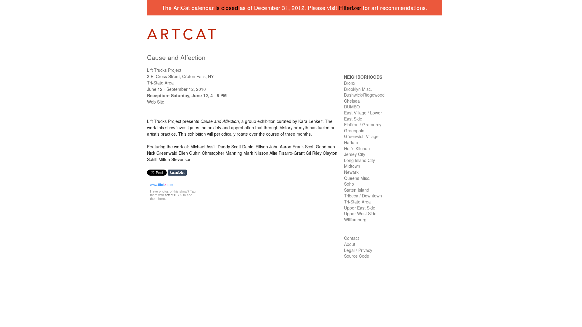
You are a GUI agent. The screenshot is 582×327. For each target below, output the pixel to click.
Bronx (349, 83)
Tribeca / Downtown (363, 196)
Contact (351, 238)
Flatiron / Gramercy (362, 124)
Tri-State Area (357, 202)
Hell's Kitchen (357, 148)
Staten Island (356, 190)
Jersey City (354, 154)
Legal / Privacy (358, 250)
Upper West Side (360, 213)
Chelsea (352, 101)
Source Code (356, 256)
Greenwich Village (361, 136)
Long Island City (359, 160)
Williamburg (355, 219)
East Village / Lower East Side (363, 116)
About (349, 244)
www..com (161, 185)
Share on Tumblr (179, 173)
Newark (351, 172)
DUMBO (352, 107)
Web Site (155, 102)
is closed (227, 8)
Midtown (352, 166)
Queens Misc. (357, 178)
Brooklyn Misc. (358, 89)
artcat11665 (173, 195)
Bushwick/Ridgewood (364, 95)
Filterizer (350, 8)
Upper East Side (359, 208)
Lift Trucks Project (164, 70)
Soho (349, 184)
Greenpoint (355, 130)
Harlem (351, 142)
